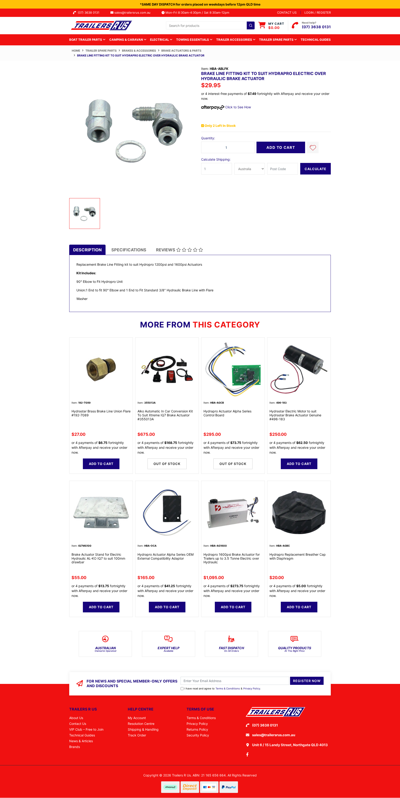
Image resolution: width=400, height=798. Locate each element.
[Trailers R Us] (101, 25)
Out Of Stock (167, 464)
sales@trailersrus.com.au (133, 12)
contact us (287, 12)
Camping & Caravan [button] (126, 39)
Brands (74, 747)
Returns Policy (197, 729)
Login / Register (317, 12)
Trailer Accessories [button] (234, 39)
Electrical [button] (160, 39)
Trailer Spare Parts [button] (276, 39)
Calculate (315, 169)
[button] (313, 147)
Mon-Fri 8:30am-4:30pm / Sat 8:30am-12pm (197, 12)
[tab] (87, 250)
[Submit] (251, 25)
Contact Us (77, 724)
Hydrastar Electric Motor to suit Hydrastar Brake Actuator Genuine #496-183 (295, 415)
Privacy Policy (251, 688)
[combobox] (210, 25)
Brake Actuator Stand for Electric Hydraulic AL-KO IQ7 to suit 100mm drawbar (98, 558)
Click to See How (237, 107)
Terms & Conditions (228, 688)
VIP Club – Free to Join (86, 729)
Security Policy (198, 735)
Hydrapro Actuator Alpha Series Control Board (227, 413)
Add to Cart (280, 147)
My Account (137, 718)
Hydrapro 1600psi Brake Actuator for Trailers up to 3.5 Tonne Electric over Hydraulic (231, 558)
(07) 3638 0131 (89, 12)
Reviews (166, 249)
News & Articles (81, 741)
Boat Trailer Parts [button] (86, 39)
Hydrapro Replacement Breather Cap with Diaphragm (297, 556)
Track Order (137, 735)
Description (87, 249)
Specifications (128, 249)
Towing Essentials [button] (193, 39)
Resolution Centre (141, 724)
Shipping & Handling (143, 729)
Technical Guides (316, 39)
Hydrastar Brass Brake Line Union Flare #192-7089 (101, 413)
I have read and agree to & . (222, 688)
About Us (76, 718)
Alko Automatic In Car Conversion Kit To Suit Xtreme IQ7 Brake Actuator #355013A (165, 415)
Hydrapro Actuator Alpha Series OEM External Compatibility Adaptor (166, 556)
